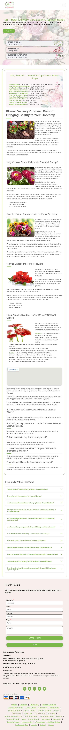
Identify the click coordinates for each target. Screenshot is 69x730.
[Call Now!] (15, 655)
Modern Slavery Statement (13, 716)
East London (57, 719)
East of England (40, 713)
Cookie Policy (42, 707)
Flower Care (28, 713)
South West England (46, 716)
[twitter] (24, 689)
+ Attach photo (34, 638)
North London (54, 707)
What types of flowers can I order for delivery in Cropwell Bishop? (29, 547)
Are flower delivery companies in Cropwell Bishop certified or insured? (31, 527)
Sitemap (51, 725)
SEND (35, 645)
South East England (21, 725)
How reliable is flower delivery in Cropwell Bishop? (24, 496)
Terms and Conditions (49, 705)
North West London (44, 710)
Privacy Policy (34, 705)
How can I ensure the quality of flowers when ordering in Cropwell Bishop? (32, 554)
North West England (31, 716)
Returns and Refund (12, 719)
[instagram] (39, 689)
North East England (54, 722)
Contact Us (23, 705)
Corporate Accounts (29, 710)
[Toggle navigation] (63, 5)
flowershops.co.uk (15, 667)
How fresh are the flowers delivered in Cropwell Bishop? (26, 540)
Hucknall (11, 353)
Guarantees (51, 713)
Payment (59, 716)
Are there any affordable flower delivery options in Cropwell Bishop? (30, 503)
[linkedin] (44, 689)
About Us (14, 705)
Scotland (43, 725)
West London (46, 719)
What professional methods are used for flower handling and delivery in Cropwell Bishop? (31, 510)
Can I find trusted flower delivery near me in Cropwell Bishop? (28, 534)
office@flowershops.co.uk (16, 660)
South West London (13, 722)
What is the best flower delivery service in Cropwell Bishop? (27, 489)
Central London (31, 707)
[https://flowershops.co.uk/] (9, 5)
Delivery (56, 710)
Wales (24, 719)
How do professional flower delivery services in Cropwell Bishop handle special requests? (31, 569)
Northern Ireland (33, 719)
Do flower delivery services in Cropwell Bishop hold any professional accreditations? (30, 519)
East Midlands (16, 713)
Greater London (27, 722)
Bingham (38, 333)
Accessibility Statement (15, 707)
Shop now (9, 31)
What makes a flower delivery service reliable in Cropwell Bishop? (29, 561)
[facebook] (34, 689)
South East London (14, 710)
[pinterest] (29, 689)
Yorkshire (34, 725)
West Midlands (40, 722)
